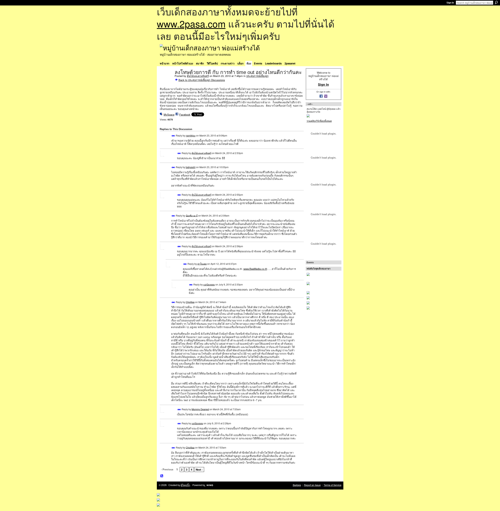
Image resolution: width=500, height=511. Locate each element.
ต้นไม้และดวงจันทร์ (198, 76)
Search (496, 2)
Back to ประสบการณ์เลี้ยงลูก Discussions (202, 80)
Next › (199, 469)
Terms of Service (332, 485)
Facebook (184, 114)
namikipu (191, 135)
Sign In (450, 2)
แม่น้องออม (209, 284)
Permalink (173, 136)
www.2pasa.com (191, 23)
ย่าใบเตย (202, 263)
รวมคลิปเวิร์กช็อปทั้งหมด (319, 120)
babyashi (191, 167)
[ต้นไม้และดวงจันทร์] (166, 80)
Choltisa (190, 301)
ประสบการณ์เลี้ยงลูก (257, 76)
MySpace (169, 114)
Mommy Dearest (200, 409)
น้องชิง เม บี (192, 215)
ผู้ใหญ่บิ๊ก (185, 485)
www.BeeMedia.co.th (255, 269)
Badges (297, 485)
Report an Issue (312, 485)
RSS (162, 476)
